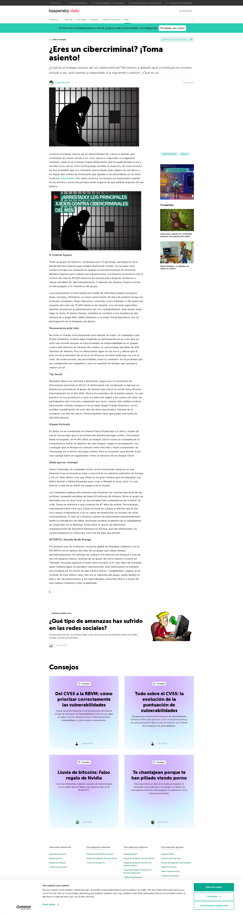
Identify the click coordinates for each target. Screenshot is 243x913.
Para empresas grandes (172, 847)
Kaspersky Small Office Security (99, 854)
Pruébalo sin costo (172, 28)
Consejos (85, 684)
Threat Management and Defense (176, 863)
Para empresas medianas (136, 847)
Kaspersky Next (130, 854)
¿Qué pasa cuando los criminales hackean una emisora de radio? (176, 235)
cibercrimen (68, 178)
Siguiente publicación (61, 613)
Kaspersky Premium (57, 863)
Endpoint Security (169, 867)
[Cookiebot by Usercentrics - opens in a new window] (24, 907)
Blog (126, 19)
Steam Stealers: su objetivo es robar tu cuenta (174, 267)
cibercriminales (59, 40)
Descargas (81, 19)
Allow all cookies (214, 887)
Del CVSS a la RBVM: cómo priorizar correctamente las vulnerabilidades (83, 699)
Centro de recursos (111, 19)
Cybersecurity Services (171, 858)
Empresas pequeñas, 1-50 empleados (109, 3)
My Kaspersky (185, 11)
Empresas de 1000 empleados (180, 3)
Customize (212, 896)
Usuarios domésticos (79, 3)
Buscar (191, 39)
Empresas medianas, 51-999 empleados (146, 3)
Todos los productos (95, 863)
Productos (53, 19)
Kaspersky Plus (55, 858)
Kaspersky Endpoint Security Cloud (101, 858)
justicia (184, 154)
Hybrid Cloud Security (170, 871)
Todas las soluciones (58, 867)
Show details (48, 904)
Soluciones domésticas (60, 847)
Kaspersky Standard (57, 854)
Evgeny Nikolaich (62, 83)
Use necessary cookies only (214, 905)
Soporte (94, 19)
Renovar (68, 19)
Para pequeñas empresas (98, 847)
